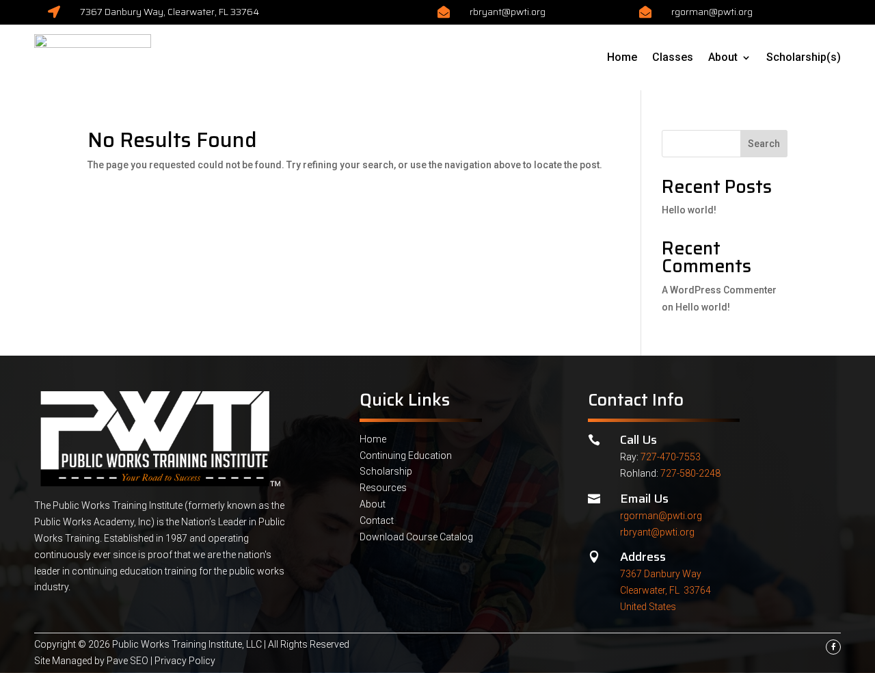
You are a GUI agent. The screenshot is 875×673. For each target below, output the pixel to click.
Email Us (644, 498)
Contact (377, 520)
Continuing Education (406, 455)
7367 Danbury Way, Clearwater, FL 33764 (169, 11)
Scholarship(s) (803, 57)
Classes (672, 57)
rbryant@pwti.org (508, 11)
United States (648, 606)
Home (622, 57)
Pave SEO (127, 660)
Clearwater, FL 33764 (665, 590)
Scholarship (386, 471)
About (723, 57)
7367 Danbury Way (660, 573)
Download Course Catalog (416, 536)
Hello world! (689, 209)
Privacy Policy (184, 660)
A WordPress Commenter (719, 290)
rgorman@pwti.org (712, 11)
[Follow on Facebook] (833, 647)
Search (764, 143)
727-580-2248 (690, 473)
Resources (383, 487)
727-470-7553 (671, 456)
